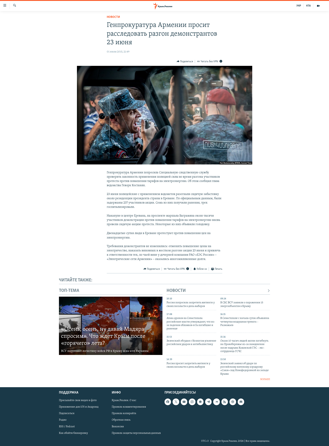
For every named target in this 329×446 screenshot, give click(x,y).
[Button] (185, 61)
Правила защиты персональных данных (136, 433)
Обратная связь (121, 420)
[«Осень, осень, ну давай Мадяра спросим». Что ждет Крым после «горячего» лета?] (110, 326)
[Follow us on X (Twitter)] (176, 402)
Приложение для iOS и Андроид (79, 407)
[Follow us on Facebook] (167, 402)
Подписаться (66, 413)
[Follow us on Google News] (200, 402)
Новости (113, 17)
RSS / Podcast (67, 426)
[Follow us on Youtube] (184, 402)
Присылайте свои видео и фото (78, 400)
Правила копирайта (124, 413)
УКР (298, 5)
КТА (308, 5)
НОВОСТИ (176, 290)
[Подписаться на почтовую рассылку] (241, 402)
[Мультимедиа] (318, 5)
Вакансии (118, 426)
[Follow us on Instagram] (192, 402)
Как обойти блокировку (73, 433)
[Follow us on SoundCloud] (216, 402)
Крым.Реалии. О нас (124, 400)
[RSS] (224, 402)
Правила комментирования (129, 407)
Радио (62, 420)
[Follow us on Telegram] (208, 402)
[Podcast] (232, 402)
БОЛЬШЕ (265, 379)
